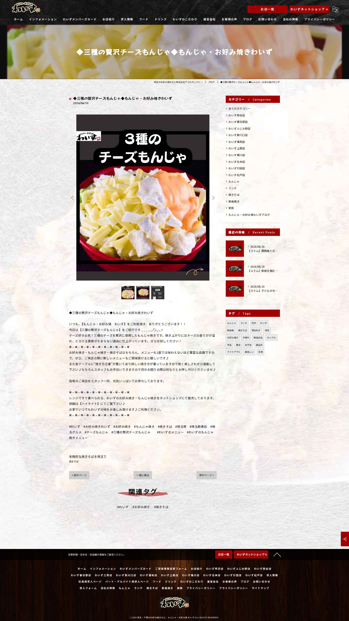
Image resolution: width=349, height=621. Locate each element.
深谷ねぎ (256, 330)
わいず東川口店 (238, 135)
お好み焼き (232, 337)
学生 (229, 344)
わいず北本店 (236, 162)
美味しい (249, 351)
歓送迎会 (258, 337)
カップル (271, 337)
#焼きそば (161, 507)
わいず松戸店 (236, 175)
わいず (263, 322)
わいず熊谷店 (236, 115)
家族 (231, 208)
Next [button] (213, 197)
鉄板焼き (234, 201)
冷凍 (260, 351)
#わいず (123, 507)
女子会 (248, 344)
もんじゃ (234, 181)
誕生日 (259, 344)
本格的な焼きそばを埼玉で (88, 456)
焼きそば (74, 461)
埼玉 (267, 330)
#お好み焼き (141, 507)
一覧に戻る (142, 475)
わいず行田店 (236, 168)
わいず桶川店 (236, 155)
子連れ (246, 337)
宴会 (238, 344)
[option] (143, 198)
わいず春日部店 (238, 122)
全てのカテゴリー (239, 108)
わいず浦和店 (236, 142)
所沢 (254, 322)
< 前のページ (79, 475)
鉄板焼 (230, 330)
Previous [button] (72, 197)
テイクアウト (233, 351)
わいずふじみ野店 (239, 128)
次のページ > (206, 475)
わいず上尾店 (236, 148)
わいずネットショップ (307, 9)
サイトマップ (260, 588)
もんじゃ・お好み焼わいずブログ (249, 214)
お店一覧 (267, 9)
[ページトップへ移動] (277, 554)
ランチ (232, 188)
